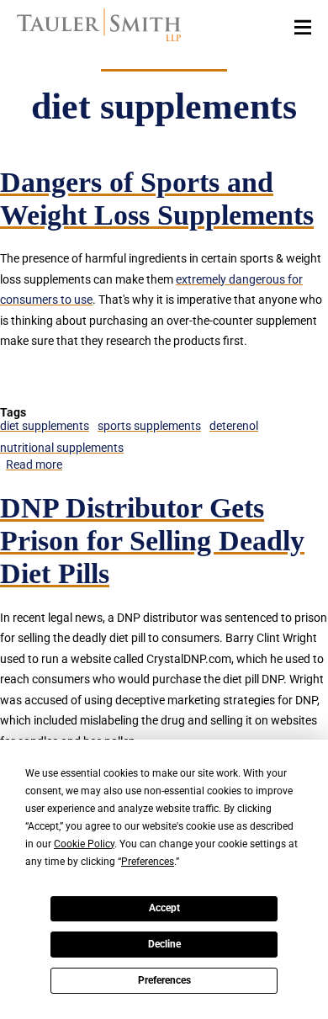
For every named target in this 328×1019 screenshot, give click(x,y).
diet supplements (44, 426)
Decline (164, 944)
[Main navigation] (302, 26)
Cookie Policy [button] (84, 844)
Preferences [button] (147, 862)
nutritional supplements (62, 447)
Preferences (164, 980)
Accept (164, 908)
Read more (34, 464)
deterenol (233, 426)
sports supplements (149, 426)
